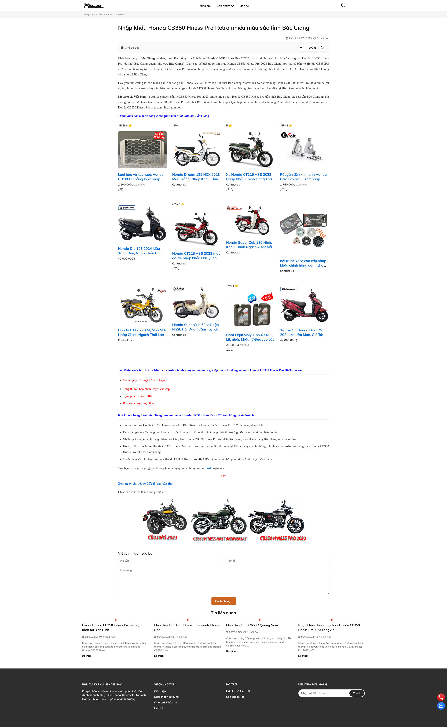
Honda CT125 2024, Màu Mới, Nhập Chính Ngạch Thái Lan (142, 332)
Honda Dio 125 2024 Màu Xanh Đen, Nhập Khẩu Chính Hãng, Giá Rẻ (141, 253)
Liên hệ (158, 708)
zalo (209, 468)
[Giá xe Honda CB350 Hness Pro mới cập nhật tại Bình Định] (115, 619)
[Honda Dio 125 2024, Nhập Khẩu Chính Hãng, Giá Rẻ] (142, 223)
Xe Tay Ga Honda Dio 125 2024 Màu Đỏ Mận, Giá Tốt (301, 332)
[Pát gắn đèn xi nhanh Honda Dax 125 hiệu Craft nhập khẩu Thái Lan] (304, 149)
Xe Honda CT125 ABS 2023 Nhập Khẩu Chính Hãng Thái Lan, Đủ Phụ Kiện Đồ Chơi (249, 179)
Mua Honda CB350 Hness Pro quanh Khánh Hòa (187, 627)
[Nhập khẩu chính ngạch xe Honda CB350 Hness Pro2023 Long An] (331, 619)
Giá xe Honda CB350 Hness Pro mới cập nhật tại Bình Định (111, 627)
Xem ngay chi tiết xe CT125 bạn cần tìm (145, 483)
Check (357, 693)
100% (312, 47)
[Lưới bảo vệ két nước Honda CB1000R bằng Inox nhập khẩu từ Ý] (142, 149)
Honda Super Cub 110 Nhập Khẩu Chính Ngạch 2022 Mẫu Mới (250, 247)
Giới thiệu (160, 691)
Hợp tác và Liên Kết (238, 691)
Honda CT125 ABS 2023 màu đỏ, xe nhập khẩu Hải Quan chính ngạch (196, 258)
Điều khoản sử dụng (166, 696)
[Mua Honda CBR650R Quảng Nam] (259, 619)
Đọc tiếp (87, 655)
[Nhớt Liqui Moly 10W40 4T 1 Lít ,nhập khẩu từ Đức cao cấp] (250, 310)
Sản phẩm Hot (235, 696)
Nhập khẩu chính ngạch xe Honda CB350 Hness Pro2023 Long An (329, 627)
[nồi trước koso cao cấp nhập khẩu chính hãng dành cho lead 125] (304, 229)
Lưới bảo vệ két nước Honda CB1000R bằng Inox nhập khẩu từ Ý (141, 179)
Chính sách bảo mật (166, 702)
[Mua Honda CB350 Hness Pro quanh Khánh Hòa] (187, 619)
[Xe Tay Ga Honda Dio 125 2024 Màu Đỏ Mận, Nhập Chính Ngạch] (304, 305)
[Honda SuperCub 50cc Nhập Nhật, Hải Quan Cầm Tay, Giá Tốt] (196, 302)
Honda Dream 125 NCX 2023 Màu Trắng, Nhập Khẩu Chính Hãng (196, 179)
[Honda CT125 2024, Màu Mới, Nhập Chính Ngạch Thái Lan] (142, 305)
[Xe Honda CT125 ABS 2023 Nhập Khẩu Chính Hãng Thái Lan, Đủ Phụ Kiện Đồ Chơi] (250, 149)
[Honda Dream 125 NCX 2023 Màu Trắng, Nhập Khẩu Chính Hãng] (196, 149)
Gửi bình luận (223, 601)
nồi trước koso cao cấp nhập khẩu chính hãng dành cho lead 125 (303, 265)
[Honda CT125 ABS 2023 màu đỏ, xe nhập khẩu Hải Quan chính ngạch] (196, 228)
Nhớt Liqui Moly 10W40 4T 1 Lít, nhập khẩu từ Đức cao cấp (250, 337)
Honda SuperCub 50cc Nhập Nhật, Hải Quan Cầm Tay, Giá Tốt (196, 329)
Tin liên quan (223, 612)
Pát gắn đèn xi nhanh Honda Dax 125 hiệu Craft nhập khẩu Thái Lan (303, 179)
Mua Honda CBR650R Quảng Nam (252, 625)
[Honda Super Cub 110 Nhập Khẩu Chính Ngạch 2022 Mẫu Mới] (250, 220)
